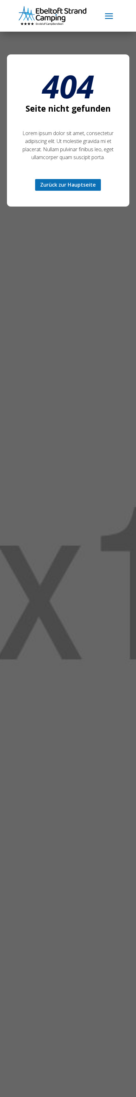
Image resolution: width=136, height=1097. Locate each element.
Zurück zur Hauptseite (68, 184)
